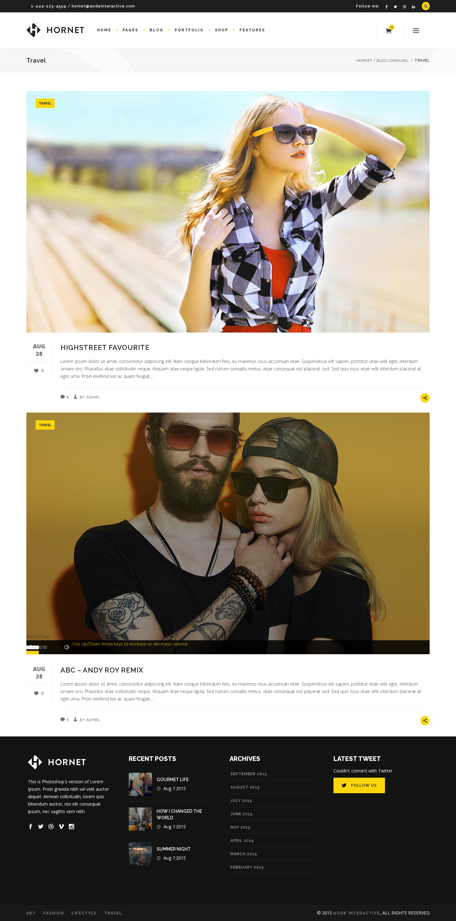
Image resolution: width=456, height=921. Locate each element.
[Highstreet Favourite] (228, 212)
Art (31, 913)
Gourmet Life (173, 779)
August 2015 (245, 787)
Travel (45, 103)
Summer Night (174, 849)
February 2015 (247, 867)
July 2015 (241, 800)
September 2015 (248, 774)
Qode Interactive (356, 913)
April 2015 (242, 840)
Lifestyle (84, 913)
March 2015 (243, 854)
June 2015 (241, 814)
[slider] (130, 644)
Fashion (53, 913)
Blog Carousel (393, 60)
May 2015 (240, 827)
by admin (89, 397)
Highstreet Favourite (105, 347)
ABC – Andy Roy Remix (101, 670)
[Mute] (67, 647)
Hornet (364, 60)
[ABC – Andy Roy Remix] (228, 533)
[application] (228, 647)
